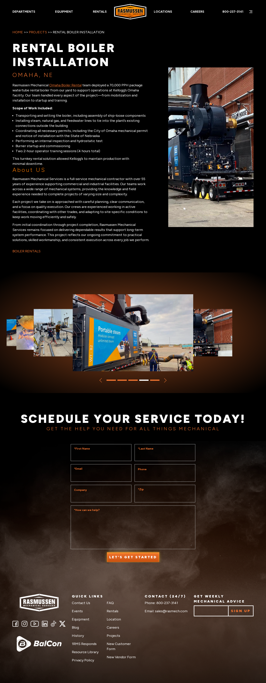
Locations (163, 11)
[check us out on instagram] (24, 624)
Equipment (64, 11)
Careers (197, 11)
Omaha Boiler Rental (65, 85)
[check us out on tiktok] (53, 624)
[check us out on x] (62, 624)
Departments (23, 11)
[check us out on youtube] (35, 624)
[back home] (39, 602)
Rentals (100, 11)
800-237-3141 (232, 11)
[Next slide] (165, 380)
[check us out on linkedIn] (45, 624)
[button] (111, 380)
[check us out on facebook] (15, 624)
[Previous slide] (101, 380)
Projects (38, 32)
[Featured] (39, 644)
